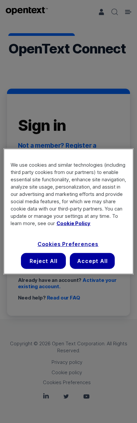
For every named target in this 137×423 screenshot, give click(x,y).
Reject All (43, 261)
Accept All (92, 261)
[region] (68, 211)
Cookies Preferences (68, 243)
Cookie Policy (73, 223)
